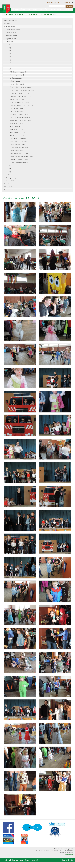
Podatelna (67, 2)
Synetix (70, 860)
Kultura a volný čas (21, 14)
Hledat (70, 6)
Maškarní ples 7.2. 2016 (51, 14)
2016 (40, 14)
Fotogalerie (33, 14)
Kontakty (67, 9)
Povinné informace (53, 2)
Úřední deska (32, 9)
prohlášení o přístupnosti (30, 860)
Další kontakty (68, 854)
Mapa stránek (56, 9)
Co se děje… (44, 9)
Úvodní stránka (19, 9)
